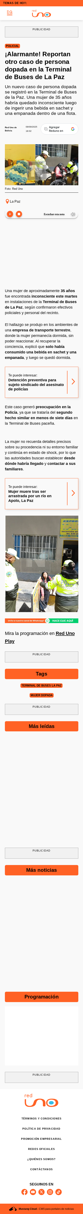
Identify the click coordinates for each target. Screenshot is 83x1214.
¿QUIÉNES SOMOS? (41, 1159)
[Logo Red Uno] (41, 13)
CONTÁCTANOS (41, 1169)
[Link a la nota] (73, 382)
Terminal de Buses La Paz (41, 685)
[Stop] (19, 214)
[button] (9, 13)
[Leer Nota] (10, 214)
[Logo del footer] (41, 1106)
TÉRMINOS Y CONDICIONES (41, 1118)
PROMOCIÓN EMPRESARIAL (41, 1138)
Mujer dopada (42, 695)
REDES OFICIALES (41, 1149)
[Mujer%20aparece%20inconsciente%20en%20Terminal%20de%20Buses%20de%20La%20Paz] (41, 620)
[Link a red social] (24, 1192)
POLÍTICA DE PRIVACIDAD (41, 1128)
